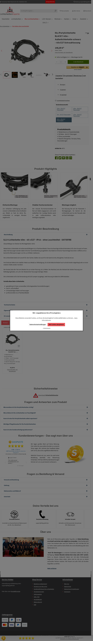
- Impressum (46, 328)
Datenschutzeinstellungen (38, 324)
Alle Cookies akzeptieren (56, 324)
